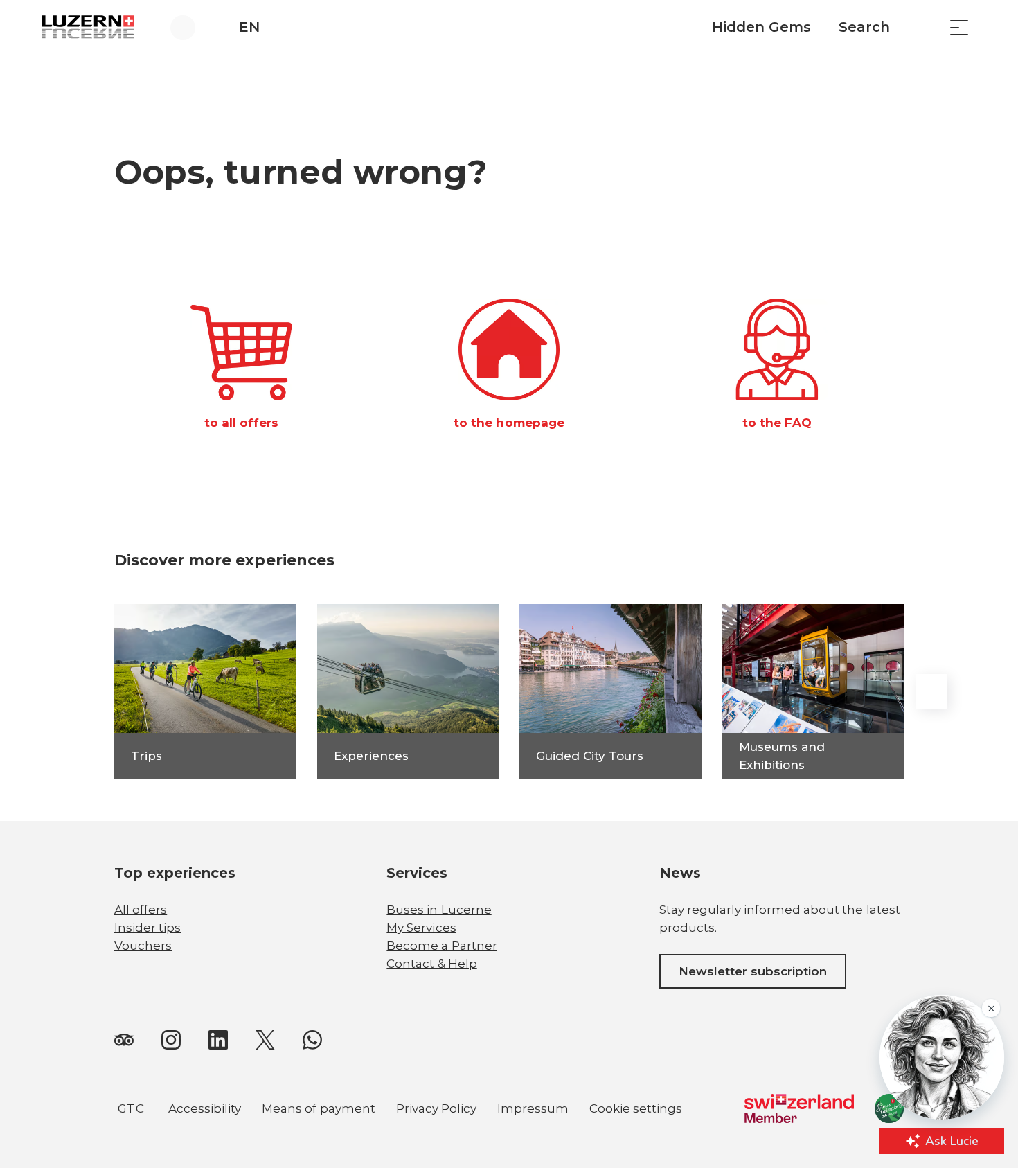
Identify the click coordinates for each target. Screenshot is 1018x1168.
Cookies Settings (460, 1109)
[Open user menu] (191, 27)
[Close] (534, 1010)
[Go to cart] (924, 27)
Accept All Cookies (460, 1041)
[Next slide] (931, 691)
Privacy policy (174, 1062)
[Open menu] (959, 27)
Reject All (461, 1075)
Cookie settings (635, 1110)
